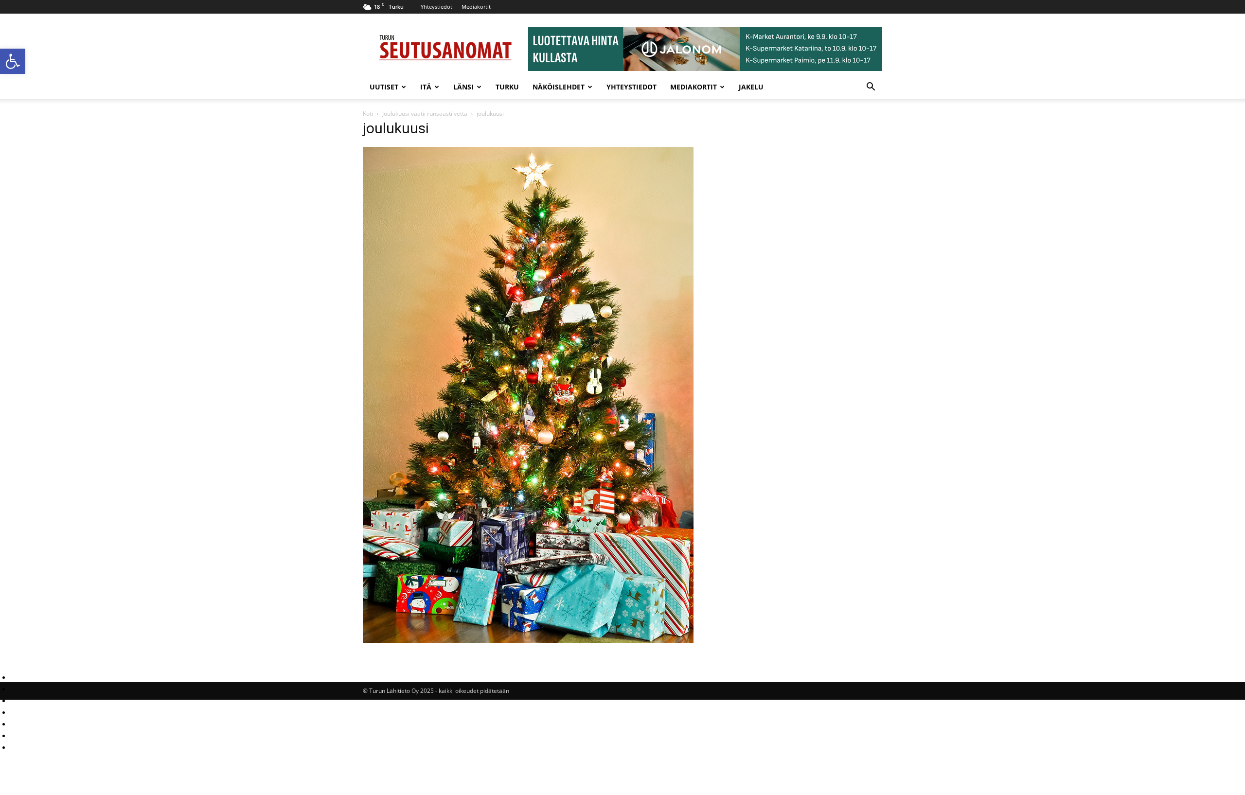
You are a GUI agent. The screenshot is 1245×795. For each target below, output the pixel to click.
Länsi (463, 86)
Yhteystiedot (436, 6)
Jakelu (751, 86)
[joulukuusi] (528, 640)
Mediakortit (476, 6)
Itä (425, 86)
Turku (507, 86)
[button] (12, 61)
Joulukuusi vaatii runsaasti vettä (424, 113)
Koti (368, 113)
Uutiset (384, 86)
